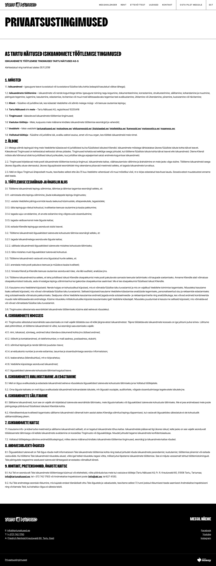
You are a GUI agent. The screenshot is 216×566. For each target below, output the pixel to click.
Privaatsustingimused (16, 559)
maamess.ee (168, 128)
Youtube (206, 534)
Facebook (206, 530)
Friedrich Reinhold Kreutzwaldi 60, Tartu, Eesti (31, 538)
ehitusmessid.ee (82, 128)
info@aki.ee (95, 476)
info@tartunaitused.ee (17, 476)
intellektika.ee (117, 128)
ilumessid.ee (134, 128)
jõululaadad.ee (100, 128)
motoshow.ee (64, 128)
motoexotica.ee (150, 128)
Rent (123, 5)
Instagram (206, 538)
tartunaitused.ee (46, 128)
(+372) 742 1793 (15, 534)
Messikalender (108, 5)
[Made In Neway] (204, 560)
